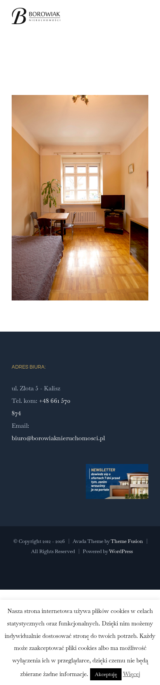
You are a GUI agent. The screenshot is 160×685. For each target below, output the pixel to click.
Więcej (131, 674)
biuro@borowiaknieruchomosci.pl (58, 438)
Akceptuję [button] (106, 674)
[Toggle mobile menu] (145, 25)
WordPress (121, 551)
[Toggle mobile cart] (131, 25)
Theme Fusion (127, 541)
